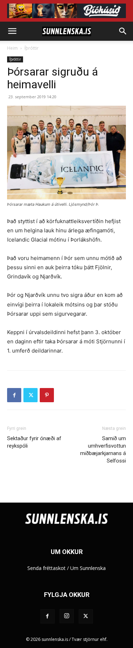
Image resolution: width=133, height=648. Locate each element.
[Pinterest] (47, 395)
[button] (12, 31)
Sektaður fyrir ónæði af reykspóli (34, 442)
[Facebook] (14, 395)
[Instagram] (67, 616)
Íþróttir (31, 48)
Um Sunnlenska (88, 568)
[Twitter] (30, 395)
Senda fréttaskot (46, 568)
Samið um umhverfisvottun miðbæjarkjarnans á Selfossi (103, 449)
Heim (12, 48)
